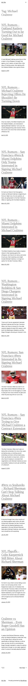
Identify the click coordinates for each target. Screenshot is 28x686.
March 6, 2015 (5, 398)
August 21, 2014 (5, 468)
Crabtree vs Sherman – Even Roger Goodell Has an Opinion (12, 624)
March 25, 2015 (5, 203)
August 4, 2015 (5, 70)
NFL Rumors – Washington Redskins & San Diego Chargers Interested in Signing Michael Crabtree (11, 291)
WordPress (23, 680)
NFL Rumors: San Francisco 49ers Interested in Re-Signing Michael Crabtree (12, 359)
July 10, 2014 (4, 534)
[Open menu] (26, 2)
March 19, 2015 (5, 264)
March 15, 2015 (5, 335)
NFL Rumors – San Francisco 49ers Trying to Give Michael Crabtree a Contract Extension (13, 421)
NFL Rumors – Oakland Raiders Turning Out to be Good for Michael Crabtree (12, 31)
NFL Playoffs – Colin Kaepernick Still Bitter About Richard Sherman (12, 556)
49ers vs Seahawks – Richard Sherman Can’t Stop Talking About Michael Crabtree (13, 492)
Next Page (23, 667)
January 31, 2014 (5, 602)
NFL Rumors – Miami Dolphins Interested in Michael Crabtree (12, 225)
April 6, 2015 (4, 135)
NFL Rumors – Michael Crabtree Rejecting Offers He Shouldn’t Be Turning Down (13, 94)
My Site (3, 2)
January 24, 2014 (5, 652)
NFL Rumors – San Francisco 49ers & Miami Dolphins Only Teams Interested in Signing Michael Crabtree (13, 162)
